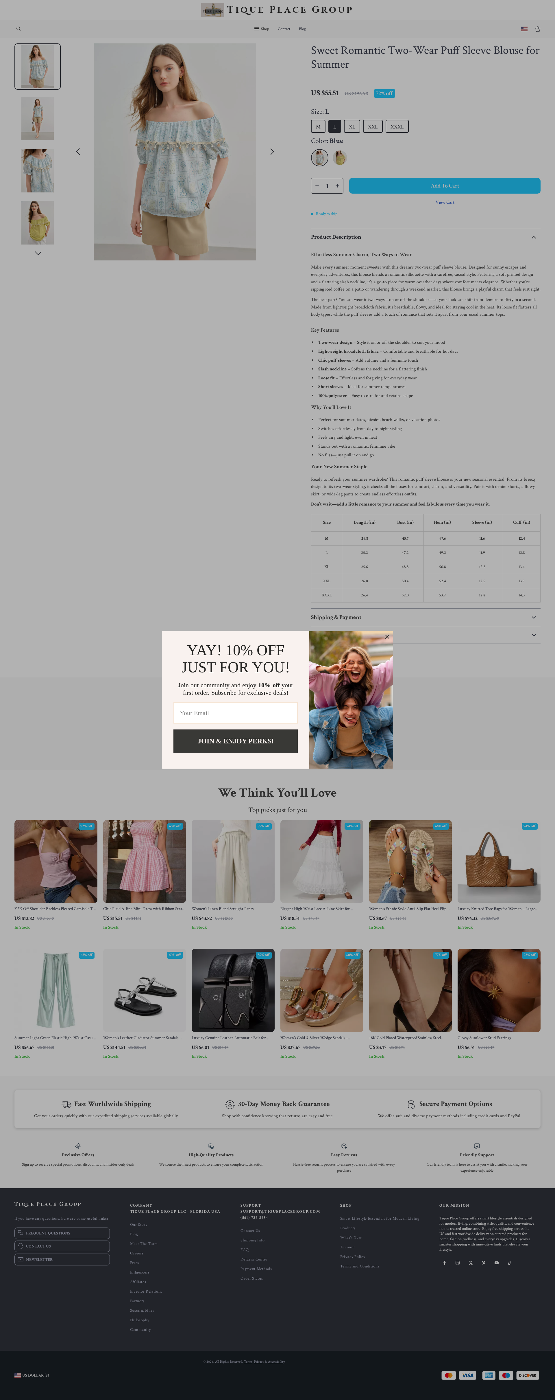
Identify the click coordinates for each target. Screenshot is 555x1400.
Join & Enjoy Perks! (236, 741)
